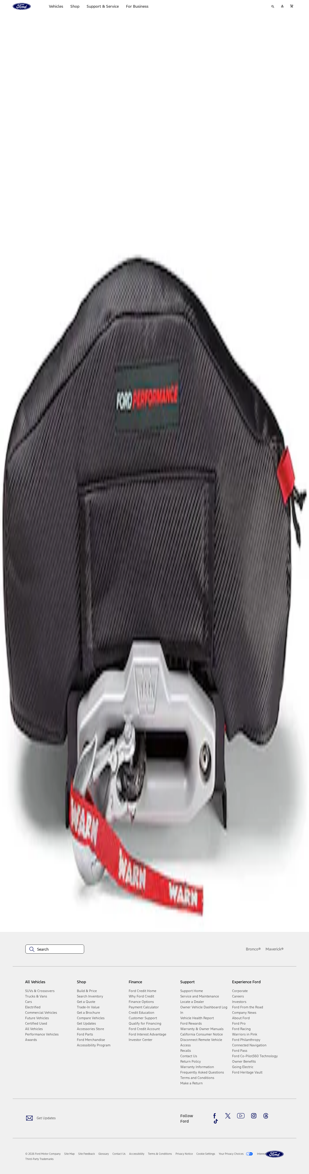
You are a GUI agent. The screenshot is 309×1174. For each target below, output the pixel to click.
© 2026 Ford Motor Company (43, 1153)
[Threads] (266, 1116)
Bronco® (253, 949)
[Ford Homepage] (275, 1154)
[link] (69, 1153)
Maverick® (275, 949)
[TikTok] (216, 1121)
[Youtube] (241, 1116)
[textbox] (54, 949)
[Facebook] (216, 1116)
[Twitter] (228, 1116)
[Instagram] (254, 1116)
